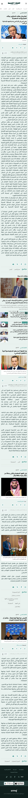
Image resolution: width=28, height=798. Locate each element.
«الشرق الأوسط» (20, 500)
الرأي (10, 7)
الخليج (13, 11)
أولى (19, 461)
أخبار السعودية (16, 591)
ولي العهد (17, 602)
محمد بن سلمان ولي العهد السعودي (11, 598)
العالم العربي (23, 11)
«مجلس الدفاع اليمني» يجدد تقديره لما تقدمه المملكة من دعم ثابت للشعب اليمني (19, 330)
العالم (13, 7)
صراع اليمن (17, 268)
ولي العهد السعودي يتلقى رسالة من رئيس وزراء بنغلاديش (15, 473)
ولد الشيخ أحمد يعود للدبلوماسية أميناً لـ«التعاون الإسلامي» (14, 351)
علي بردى (20, 43)
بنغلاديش (17, 605)
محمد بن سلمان (16, 594)
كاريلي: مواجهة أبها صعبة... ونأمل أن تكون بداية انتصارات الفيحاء (15, 618)
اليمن (10, 268)
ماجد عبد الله (19, 644)
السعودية (13, 461)
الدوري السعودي (16, 760)
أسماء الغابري (21, 376)
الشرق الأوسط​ (19, 7)
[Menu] (26, 3)
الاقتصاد (5, 7)
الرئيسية (25, 7)
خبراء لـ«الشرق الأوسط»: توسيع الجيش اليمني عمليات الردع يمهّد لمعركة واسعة (19, 323)
